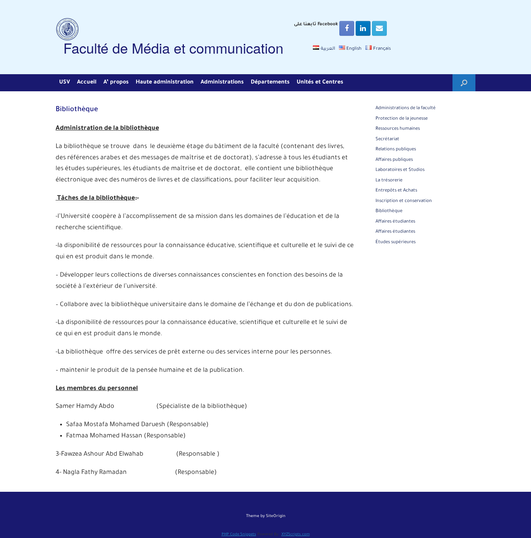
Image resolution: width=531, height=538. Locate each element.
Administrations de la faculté (406, 108)
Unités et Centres (320, 83)
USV (64, 83)
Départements (270, 83)
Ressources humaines (398, 129)
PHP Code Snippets (239, 535)
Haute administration (165, 83)
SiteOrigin (275, 516)
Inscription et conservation (404, 201)
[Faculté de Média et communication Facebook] (346, 28)
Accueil (86, 83)
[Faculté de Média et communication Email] (379, 28)
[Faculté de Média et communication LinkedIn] (363, 28)
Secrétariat (387, 139)
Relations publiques (396, 149)
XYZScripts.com (295, 535)
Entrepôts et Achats (396, 190)
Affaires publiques (394, 160)
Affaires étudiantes (395, 222)
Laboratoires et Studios (400, 170)
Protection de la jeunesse (402, 119)
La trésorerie (389, 180)
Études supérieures (396, 242)
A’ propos (116, 83)
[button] (463, 82)
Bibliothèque (389, 211)
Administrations (222, 83)
